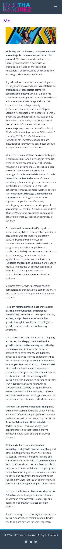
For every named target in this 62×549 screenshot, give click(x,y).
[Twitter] (26, 541)
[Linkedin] (35, 541)
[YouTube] (31, 541)
